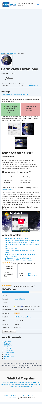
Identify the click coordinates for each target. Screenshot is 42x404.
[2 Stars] (5, 263)
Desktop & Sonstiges (20, 299)
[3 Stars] (7, 263)
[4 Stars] (10, 263)
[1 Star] (3, 263)
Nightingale (7, 341)
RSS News (7, 396)
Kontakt (13, 396)
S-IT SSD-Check (9, 356)
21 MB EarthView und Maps (22, 317)
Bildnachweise (11, 398)
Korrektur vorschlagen (9, 331)
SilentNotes (7, 347)
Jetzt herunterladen (33, 85)
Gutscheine (28, 386)
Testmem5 (7, 343)
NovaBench (7, 349)
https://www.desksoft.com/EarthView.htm (15, 95)
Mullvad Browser (9, 353)
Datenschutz (27, 396)
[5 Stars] (12, 263)
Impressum (19, 396)
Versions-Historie (7, 190)
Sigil (5, 358)
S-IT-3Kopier (8, 345)
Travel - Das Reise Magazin (10, 382)
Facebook (35, 396)
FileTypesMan (8, 351)
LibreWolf (7, 355)
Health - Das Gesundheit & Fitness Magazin (19, 384)
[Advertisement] (21, 30)
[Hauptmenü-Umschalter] (38, 4)
